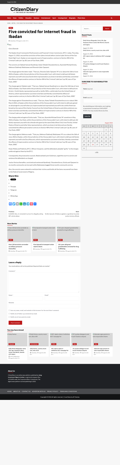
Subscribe (87, 116)
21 (101, 141)
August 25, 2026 (20, 251)
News (14, 18)
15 (106, 137)
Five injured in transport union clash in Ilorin (43, 245)
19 (93, 141)
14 (101, 137)
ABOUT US (16, 391)
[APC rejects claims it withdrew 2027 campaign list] (60, 339)
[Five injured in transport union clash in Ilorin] (44, 234)
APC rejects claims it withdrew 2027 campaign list (97, 57)
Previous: (26, 214)
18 (88, 141)
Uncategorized (62, 18)
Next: (62, 214)
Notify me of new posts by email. (20, 317)
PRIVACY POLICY (52, 391)
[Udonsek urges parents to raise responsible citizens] (103, 339)
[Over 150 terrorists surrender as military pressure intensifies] (19, 234)
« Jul (96, 152)
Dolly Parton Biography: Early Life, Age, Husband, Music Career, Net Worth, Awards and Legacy (96, 42)
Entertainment (45, 18)
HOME (9, 391)
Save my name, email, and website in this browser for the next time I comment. (34, 310)
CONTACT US (26, 391)
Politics (21, 18)
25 (88, 144)
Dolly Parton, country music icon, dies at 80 (96, 50)
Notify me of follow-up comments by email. (23, 313)
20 (97, 141)
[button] (112, 18)
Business (36, 18)
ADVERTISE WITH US (38, 391)
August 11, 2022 (22, 41)
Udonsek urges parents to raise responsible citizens (96, 73)
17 (84, 141)
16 (110, 137)
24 (84, 144)
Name (11, 295)
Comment (12, 271)
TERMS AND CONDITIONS (68, 391)
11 (88, 137)
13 (97, 137)
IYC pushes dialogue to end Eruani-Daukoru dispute (96, 65)
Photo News (81, 18)
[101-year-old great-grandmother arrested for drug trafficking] (68, 234)
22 (106, 141)
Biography (72, 18)
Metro (9, 18)
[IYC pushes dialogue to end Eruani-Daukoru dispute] (81, 339)
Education (28, 18)
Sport (54, 18)
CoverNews (67, 397)
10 (84, 137)
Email (47, 295)
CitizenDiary (13, 41)
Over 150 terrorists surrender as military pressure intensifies (18, 246)
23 (110, 141)
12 (93, 137)
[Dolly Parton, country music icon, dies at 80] (39, 339)
